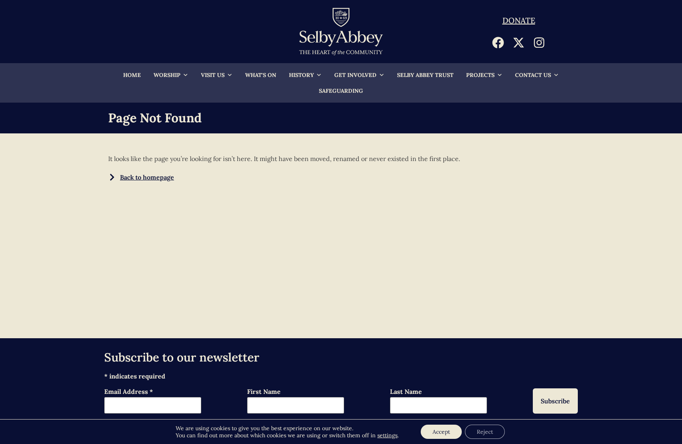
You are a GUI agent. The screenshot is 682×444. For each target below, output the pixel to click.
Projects (480, 75)
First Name (264, 391)
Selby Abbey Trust (425, 75)
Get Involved (355, 75)
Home (132, 75)
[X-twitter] (519, 43)
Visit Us (213, 75)
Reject (485, 431)
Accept (441, 431)
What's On (260, 75)
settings (387, 435)
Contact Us (533, 75)
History (301, 75)
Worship (167, 75)
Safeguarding (341, 90)
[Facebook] (498, 43)
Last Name (406, 391)
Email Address (128, 391)
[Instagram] (539, 43)
